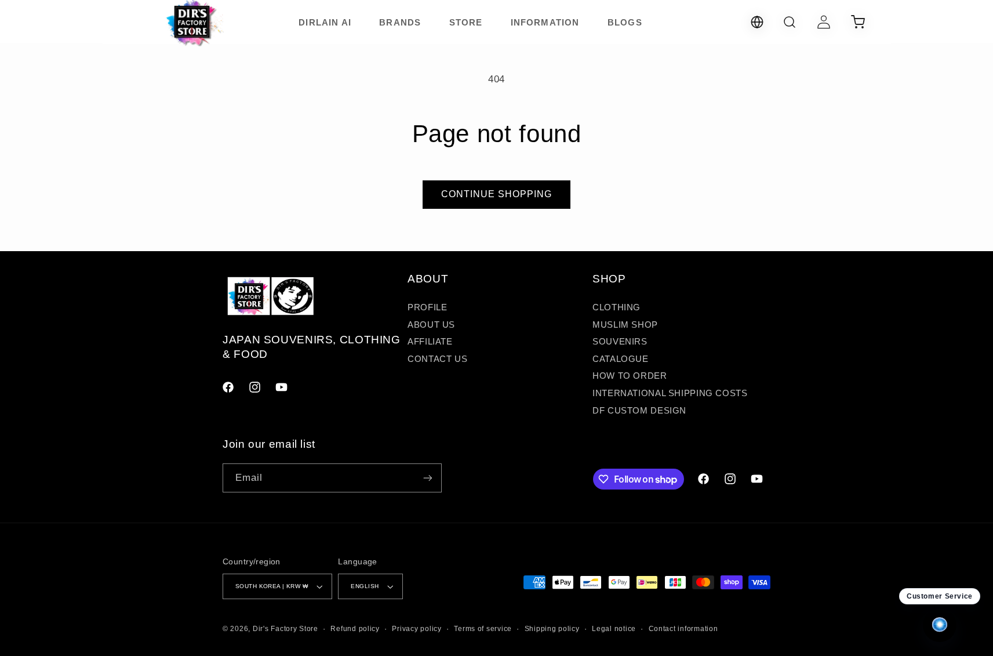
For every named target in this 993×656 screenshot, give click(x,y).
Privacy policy (416, 628)
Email (249, 477)
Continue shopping (496, 194)
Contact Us (437, 359)
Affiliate (430, 341)
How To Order (629, 375)
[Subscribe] (427, 477)
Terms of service (483, 628)
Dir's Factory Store (285, 628)
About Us (431, 324)
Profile (427, 307)
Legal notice (614, 628)
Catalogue (620, 359)
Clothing (616, 307)
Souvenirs (620, 341)
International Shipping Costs (670, 393)
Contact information (683, 628)
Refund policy (355, 628)
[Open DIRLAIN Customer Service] (939, 625)
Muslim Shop (625, 324)
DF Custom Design (639, 410)
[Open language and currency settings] (757, 22)
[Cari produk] (789, 22)
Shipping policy (552, 628)
